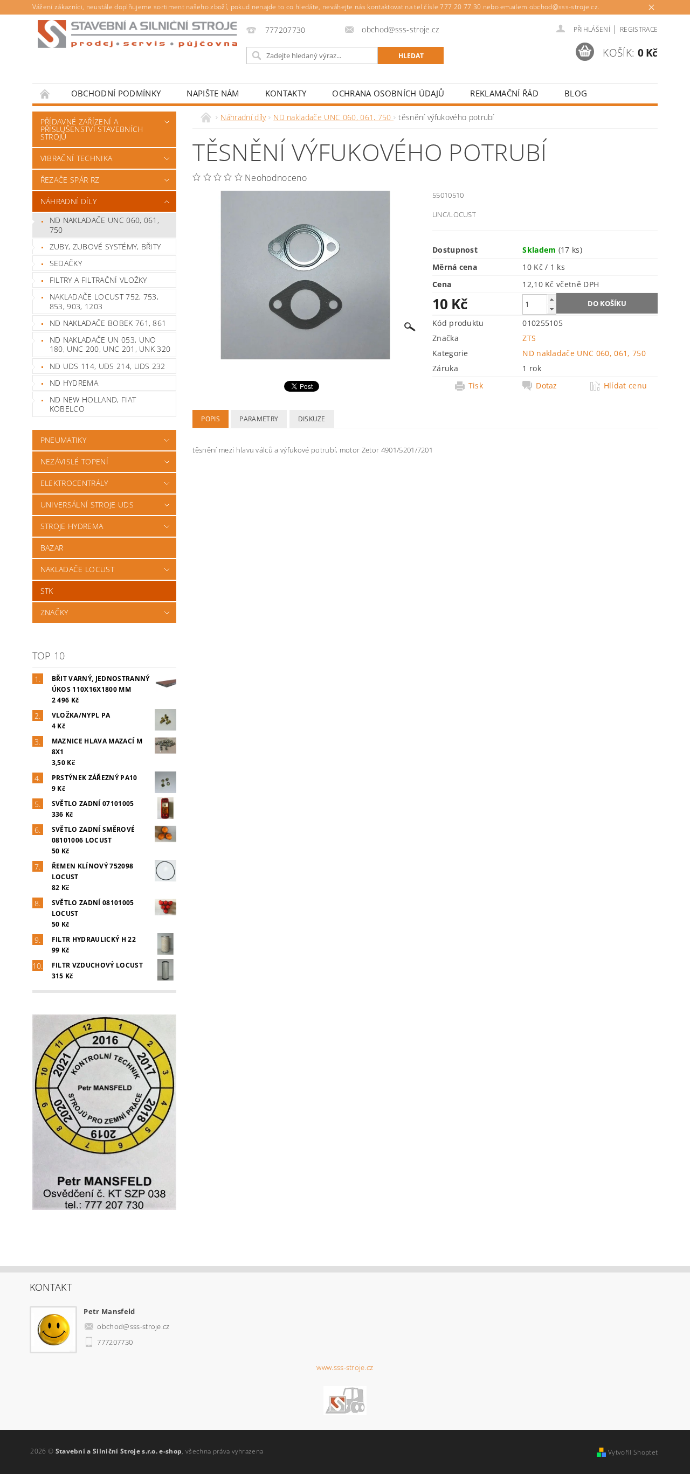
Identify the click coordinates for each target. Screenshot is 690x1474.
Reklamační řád (504, 93)
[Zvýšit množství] (551, 299)
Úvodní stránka (45, 93)
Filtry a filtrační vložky (98, 280)
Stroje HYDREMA (71, 526)
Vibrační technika (76, 158)
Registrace (639, 29)
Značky (54, 612)
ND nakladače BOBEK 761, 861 (108, 323)
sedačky (66, 263)
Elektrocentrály (74, 483)
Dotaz (546, 386)
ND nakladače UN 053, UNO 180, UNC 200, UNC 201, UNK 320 (110, 344)
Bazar (52, 548)
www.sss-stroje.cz (344, 1367)
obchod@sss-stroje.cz (133, 1326)
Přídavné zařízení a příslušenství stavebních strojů (91, 129)
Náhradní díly (68, 201)
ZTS (529, 338)
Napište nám (213, 93)
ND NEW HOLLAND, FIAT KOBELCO (93, 404)
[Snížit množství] (551, 309)
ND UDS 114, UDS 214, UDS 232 (107, 366)
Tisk (475, 386)
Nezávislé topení (74, 461)
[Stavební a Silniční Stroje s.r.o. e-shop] (137, 34)
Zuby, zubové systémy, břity (105, 246)
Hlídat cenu (625, 386)
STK (46, 591)
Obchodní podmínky (116, 93)
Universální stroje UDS (87, 504)
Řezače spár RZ (69, 180)
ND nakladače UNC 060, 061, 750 (104, 225)
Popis (210, 418)
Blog (575, 93)
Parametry (258, 418)
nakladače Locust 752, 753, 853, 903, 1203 (104, 301)
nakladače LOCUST (77, 569)
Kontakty (286, 93)
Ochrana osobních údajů (388, 93)
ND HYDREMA (74, 383)
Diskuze (312, 418)
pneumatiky (63, 440)
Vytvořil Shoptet (633, 1452)
